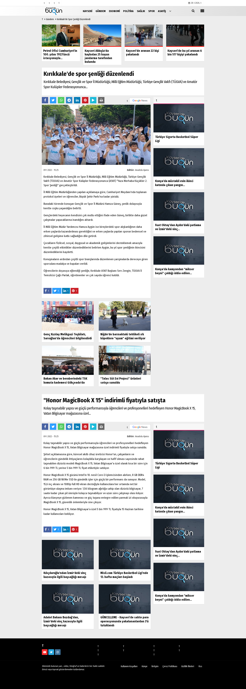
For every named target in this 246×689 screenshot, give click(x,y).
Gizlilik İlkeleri (187, 666)
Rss (200, 666)
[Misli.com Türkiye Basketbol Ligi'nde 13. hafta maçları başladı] (125, 554)
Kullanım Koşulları (129, 666)
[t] (170, 11)
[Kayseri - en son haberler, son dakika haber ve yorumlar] (58, 11)
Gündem (50, 19)
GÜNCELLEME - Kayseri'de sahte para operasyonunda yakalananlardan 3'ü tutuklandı (124, 621)
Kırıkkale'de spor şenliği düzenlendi (73, 19)
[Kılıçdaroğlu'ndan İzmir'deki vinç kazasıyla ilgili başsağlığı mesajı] (68, 554)
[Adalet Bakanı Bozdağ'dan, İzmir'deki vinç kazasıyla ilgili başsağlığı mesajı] (68, 598)
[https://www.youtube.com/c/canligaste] (45, 652)
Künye (144, 666)
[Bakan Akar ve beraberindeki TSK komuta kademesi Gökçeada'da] (68, 360)
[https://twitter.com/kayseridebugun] (51, 652)
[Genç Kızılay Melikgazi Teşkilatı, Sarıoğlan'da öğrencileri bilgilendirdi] (68, 315)
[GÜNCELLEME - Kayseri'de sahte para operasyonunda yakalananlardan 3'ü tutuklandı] (125, 598)
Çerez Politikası (169, 666)
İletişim (154, 666)
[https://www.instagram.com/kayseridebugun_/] (58, 652)
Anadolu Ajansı (142, 170)
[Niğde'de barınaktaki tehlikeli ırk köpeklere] (125, 315)
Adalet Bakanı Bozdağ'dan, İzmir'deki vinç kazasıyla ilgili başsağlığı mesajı (63, 621)
